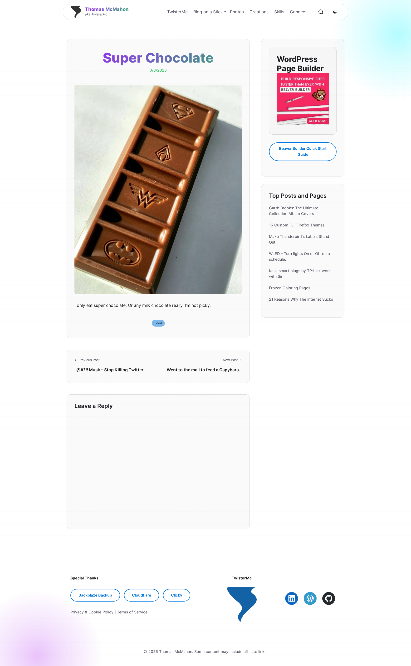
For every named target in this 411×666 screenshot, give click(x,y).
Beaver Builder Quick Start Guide (303, 151)
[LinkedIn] (291, 598)
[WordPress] (310, 598)
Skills (279, 11)
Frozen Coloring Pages (289, 287)
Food (158, 323)
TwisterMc (177, 11)
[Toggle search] (321, 12)
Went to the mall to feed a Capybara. (203, 369)
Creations (259, 11)
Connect (298, 11)
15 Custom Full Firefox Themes (296, 225)
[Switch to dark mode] (334, 11)
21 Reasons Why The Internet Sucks (301, 299)
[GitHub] (328, 598)
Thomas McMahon (107, 9)
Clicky (176, 595)
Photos (237, 11)
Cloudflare (141, 595)
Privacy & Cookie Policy (91, 612)
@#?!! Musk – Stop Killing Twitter (109, 369)
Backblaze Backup (95, 595)
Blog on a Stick (208, 11)
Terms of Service (132, 612)
